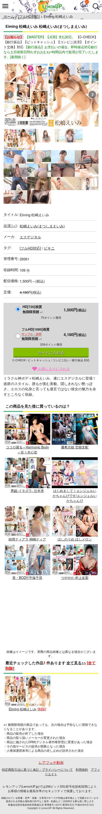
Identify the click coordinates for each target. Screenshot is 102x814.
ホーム (9, 16)
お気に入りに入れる (53, 368)
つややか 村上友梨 (74, 577)
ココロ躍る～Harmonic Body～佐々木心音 (27, 449)
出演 (10, 225)
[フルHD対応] (29, 16)
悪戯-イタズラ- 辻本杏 (27, 490)
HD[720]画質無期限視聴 (33, 309)
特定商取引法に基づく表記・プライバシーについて (37, 769)
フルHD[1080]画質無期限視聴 (36, 334)
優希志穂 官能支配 (74, 447)
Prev (10, 94)
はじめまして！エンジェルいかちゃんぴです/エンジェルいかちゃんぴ (75, 495)
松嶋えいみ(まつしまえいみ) (42, 225)
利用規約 (82, 769)
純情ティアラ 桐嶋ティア (27, 539)
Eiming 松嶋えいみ (23, 709)
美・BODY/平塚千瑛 (27, 577)
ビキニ (49, 248)
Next (92, 94)
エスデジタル (30, 236)
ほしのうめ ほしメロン (75, 539)
